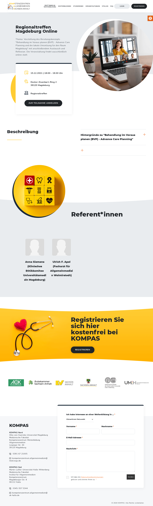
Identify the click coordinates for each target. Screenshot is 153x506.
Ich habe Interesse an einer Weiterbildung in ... (90, 415)
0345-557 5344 (20, 488)
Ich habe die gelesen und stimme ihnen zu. (87, 478)
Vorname (71, 427)
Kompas (19, 426)
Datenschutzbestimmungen (92, 477)
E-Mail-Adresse (74, 438)
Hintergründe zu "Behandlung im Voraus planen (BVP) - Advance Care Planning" (108, 137)
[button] (150, 18)
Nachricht (72, 449)
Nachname (107, 427)
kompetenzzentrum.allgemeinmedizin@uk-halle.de (28, 494)
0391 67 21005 (19, 454)
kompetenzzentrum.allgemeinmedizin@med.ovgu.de (28, 459)
